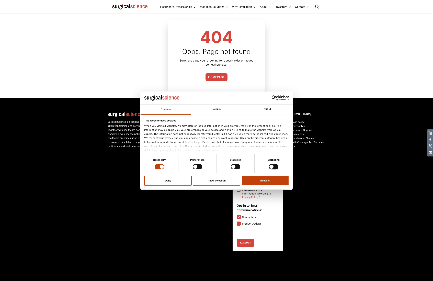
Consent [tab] (166, 109)
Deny (168, 180)
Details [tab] (216, 109)
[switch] (197, 166)
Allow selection (217, 180)
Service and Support (300, 130)
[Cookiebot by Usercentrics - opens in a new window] (274, 97)
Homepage (216, 77)
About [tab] (267, 109)
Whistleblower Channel (301, 138)
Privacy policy (297, 126)
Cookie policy (296, 121)
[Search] (317, 6)
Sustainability (296, 134)
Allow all (265, 180)
